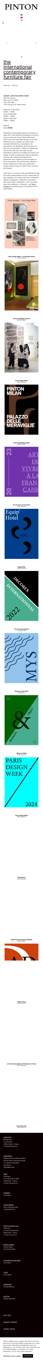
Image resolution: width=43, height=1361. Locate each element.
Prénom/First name (22, 668)
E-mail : (21, 685)
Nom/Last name (21, 676)
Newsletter (21, 663)
